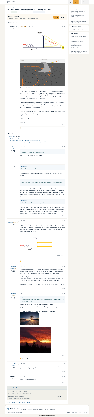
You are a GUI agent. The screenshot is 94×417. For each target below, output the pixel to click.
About (73, 412)
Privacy (80, 412)
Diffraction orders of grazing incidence (18, 391)
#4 (64, 220)
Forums (37, 2)
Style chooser (11, 412)
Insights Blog (29, 2)
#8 (64, 376)
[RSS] (87, 412)
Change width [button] (19, 412)
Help (84, 412)
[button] (33, 2)
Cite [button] (63, 124)
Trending (44, 2)
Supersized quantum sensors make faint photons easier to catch (25, 140)
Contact (69, 412)
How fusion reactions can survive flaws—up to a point (23, 138)
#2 (64, 146)
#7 (64, 363)
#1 (64, 26)
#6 (64, 293)
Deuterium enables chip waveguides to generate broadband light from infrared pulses (31, 142)
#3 (64, 162)
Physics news (10, 136)
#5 (64, 266)
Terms (76, 412)
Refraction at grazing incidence (16, 396)
